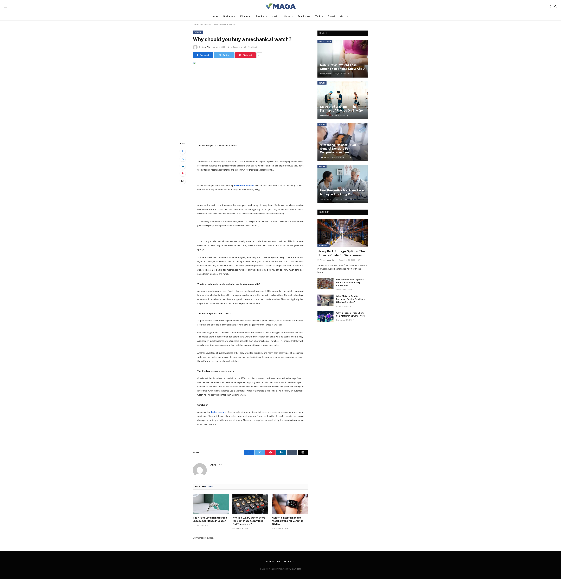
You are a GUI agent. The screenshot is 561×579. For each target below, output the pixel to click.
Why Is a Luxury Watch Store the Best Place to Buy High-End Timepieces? (248, 521)
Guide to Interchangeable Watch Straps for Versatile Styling (287, 521)
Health (275, 16)
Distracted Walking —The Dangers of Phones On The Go (341, 108)
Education (245, 16)
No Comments (236, 47)
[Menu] (6, 6)
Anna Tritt (206, 47)
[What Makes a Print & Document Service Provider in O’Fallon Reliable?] (325, 300)
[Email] (183, 181)
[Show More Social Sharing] (259, 55)
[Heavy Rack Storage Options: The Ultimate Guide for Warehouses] (342, 233)
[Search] (555, 6)
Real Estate (304, 16)
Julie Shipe (324, 116)
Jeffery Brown (326, 74)
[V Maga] (280, 6)
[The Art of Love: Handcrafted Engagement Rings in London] (211, 504)
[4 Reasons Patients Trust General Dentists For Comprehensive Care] (342, 142)
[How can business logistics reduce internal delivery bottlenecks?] (325, 283)
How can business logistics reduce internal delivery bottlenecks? (350, 282)
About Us (289, 561)
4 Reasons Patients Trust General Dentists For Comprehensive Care (338, 148)
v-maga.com (295, 569)
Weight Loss (325, 41)
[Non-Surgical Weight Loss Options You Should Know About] (342, 59)
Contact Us (273, 561)
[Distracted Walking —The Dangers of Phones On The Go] (342, 100)
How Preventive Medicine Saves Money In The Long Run (342, 192)
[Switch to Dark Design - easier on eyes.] (551, 6)
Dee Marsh (324, 157)
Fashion (260, 16)
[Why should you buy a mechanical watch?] (250, 99)
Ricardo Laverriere (328, 260)
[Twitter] (183, 159)
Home (287, 16)
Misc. (342, 16)
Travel (331, 16)
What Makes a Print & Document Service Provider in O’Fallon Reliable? (350, 299)
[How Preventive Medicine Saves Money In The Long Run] (342, 184)
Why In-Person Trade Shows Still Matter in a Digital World (351, 314)
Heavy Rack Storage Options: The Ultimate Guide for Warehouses (341, 253)
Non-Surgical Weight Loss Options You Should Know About (343, 67)
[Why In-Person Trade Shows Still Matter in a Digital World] (325, 316)
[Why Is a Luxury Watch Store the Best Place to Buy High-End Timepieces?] (250, 504)
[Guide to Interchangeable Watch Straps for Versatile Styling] (290, 504)
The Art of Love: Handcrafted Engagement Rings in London (210, 519)
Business (228, 16)
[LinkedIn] (183, 166)
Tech (318, 16)
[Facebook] (183, 151)
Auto (215, 16)
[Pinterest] (183, 173)
